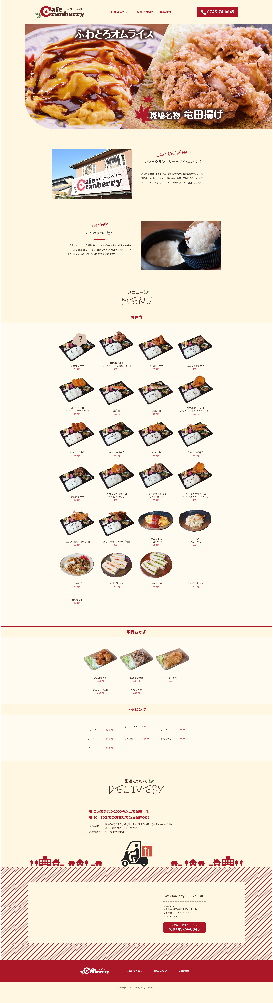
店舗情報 (165, 12)
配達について (145, 12)
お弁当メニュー (121, 12)
